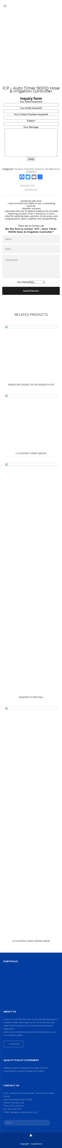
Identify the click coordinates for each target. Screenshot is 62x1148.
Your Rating (23, 282)
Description (27, 185)
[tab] (31, 186)
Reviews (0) (31, 190)
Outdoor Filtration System (28, 169)
